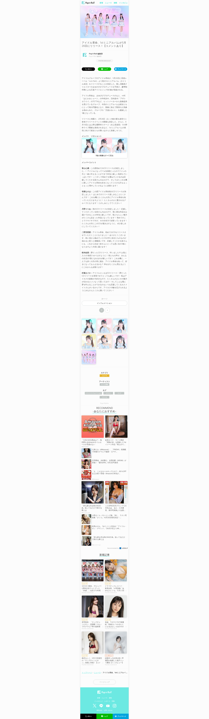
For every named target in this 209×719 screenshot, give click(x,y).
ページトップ (104, 682)
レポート (107, 701)
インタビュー (124, 3)
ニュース (108, 3)
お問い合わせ (108, 710)
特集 (113, 701)
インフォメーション (104, 303)
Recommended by (113, 548)
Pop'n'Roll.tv (104, 403)
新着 (101, 3)
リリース (104, 397)
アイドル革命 (104, 384)
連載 (115, 3)
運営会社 (99, 710)
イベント (108, 393)
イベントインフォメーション (93, 393)
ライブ (119, 393)
